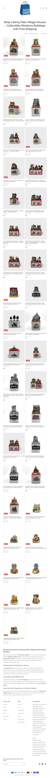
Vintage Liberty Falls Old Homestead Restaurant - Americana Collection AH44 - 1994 (13, 608)
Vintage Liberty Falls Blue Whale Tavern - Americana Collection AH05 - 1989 (12, 548)
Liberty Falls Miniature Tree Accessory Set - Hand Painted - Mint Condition (12, 334)
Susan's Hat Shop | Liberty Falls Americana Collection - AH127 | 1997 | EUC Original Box (34, 457)
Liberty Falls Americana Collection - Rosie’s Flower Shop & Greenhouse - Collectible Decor (35, 273)
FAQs (19, 707)
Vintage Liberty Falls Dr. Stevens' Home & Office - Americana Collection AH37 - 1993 (35, 578)
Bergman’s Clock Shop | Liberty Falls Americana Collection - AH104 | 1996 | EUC (35, 59)
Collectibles (6, 716)
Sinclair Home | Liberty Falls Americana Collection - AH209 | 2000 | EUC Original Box (35, 426)
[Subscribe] (23, 763)
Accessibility (21, 710)
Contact (5, 719)
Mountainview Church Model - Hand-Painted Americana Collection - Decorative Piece (35, 364)
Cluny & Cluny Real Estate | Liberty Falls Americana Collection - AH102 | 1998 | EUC (34, 90)
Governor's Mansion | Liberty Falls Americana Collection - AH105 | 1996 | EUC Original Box (35, 120)
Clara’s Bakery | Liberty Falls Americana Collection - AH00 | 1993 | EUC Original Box (12, 90)
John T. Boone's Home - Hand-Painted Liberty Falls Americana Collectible (13, 181)
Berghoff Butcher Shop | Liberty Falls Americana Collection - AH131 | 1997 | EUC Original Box (13, 59)
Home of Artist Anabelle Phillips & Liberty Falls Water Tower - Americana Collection (13, 151)
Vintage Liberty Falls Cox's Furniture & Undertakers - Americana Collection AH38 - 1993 (36, 548)
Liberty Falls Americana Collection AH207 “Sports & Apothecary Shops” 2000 (12, 304)
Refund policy (21, 719)
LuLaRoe (5, 704)
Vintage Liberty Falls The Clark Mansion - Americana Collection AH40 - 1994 (34, 608)
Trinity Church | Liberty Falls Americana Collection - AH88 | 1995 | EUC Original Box (12, 517)
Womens (5, 710)
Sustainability (21, 713)
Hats (4, 713)
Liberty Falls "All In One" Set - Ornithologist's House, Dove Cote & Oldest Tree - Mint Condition (36, 181)
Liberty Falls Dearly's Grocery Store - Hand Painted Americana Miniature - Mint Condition (35, 304)
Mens (4, 707)
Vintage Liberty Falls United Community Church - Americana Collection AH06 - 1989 (13, 639)
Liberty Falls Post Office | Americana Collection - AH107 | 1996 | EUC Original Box (35, 334)
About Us (20, 704)
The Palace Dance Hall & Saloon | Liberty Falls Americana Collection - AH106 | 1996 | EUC (13, 487)
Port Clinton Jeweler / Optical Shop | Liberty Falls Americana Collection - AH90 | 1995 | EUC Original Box (13, 395)
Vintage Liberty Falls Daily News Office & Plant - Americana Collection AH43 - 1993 (13, 578)
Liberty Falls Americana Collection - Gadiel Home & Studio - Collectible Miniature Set (34, 211)
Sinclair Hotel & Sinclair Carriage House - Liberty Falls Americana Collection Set (14, 457)
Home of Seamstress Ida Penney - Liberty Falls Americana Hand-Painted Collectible (35, 151)
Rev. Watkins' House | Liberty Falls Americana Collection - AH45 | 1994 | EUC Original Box (13, 426)
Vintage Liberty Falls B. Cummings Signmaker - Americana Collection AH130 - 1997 (35, 517)
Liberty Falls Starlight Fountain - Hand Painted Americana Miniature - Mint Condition (13, 364)
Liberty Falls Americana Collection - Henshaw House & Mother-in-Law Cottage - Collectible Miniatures (13, 242)
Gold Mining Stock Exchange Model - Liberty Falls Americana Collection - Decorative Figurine (13, 120)
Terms (19, 716)
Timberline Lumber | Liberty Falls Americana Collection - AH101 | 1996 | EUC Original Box (35, 487)
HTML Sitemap (21, 722)
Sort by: (26, 33)
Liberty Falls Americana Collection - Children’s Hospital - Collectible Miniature (13, 211)
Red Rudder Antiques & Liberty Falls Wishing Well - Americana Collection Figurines (35, 395)
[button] (3, 8)
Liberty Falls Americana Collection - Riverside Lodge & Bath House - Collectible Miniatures (13, 273)
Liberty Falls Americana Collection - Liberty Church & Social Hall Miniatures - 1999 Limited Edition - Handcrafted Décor (35, 242)
